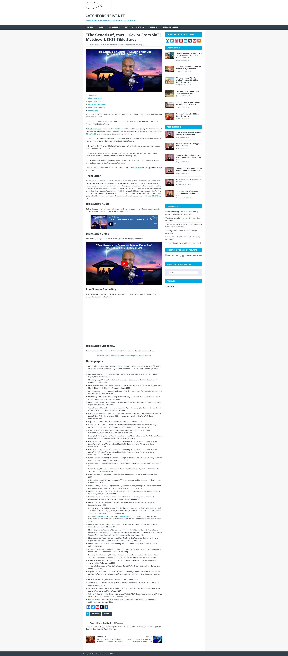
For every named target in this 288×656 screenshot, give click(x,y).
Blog (101, 27)
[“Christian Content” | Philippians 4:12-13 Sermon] (169, 148)
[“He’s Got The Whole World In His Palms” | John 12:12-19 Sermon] (169, 173)
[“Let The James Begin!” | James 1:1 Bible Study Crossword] (169, 107)
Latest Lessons (173, 48)
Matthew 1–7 (101, 516)
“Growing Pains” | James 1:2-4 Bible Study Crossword (187, 92)
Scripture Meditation (134, 27)
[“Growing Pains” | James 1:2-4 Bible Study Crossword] (169, 96)
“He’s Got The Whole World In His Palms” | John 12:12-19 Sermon (189, 169)
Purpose (89, 27)
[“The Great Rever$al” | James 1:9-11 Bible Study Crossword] (169, 71)
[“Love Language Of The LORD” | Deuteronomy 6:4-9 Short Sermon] (169, 195)
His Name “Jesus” (94, 129)
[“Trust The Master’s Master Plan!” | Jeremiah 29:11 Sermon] (169, 137)
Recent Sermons (174, 127)
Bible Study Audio (95, 98)
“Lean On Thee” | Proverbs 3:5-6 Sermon (188, 181)
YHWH (118, 129)
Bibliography (93, 110)
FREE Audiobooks (170, 27)
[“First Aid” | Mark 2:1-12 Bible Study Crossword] (169, 118)
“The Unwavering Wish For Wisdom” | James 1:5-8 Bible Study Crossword (187, 80)
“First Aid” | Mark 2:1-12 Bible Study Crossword (187, 115)
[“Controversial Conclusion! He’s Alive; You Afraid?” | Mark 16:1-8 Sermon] (169, 159)
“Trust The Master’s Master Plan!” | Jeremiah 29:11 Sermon (189, 133)
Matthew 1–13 (107, 463)
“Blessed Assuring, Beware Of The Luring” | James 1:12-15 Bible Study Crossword (189, 55)
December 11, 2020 (95, 45)
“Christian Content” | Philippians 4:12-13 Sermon (188, 145)
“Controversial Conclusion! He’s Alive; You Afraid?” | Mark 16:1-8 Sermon (188, 157)
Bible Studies (124, 45)
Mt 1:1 (91, 134)
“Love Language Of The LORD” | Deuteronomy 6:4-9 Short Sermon (188, 193)
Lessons (153, 27)
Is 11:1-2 (149, 131)
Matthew (107, 614)
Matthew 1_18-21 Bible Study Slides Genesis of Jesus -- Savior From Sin (124, 355)
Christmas (96, 614)
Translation (92, 95)
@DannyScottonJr (111, 45)
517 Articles (118, 623)
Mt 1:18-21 (156, 196)
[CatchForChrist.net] (100, 10)
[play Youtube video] (124, 263)
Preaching (138, 45)
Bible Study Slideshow (96, 107)
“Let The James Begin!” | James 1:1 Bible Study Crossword (188, 103)
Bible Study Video (95, 101)
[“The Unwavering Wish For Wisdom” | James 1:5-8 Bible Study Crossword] (169, 82)
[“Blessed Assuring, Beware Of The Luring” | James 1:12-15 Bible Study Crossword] (169, 58)
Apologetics (114, 27)
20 (95, 134)
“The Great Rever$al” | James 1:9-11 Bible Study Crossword (189, 67)
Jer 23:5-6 (141, 131)
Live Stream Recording (97, 104)
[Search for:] (183, 272)
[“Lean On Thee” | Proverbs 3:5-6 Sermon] (169, 184)
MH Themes (113, 654)
